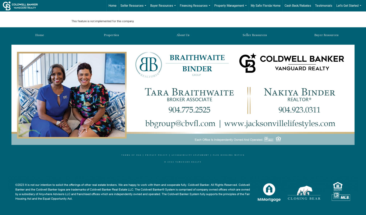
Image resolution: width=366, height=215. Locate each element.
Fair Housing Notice (229, 155)
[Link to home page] (22, 5)
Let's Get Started (349, 7)
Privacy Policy (156, 155)
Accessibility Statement (190, 155)
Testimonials (323, 5)
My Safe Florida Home (266, 5)
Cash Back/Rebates (298, 5)
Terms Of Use (131, 155)
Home (112, 5)
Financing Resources (195, 7)
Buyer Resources (163, 7)
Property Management (231, 7)
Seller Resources (133, 7)
